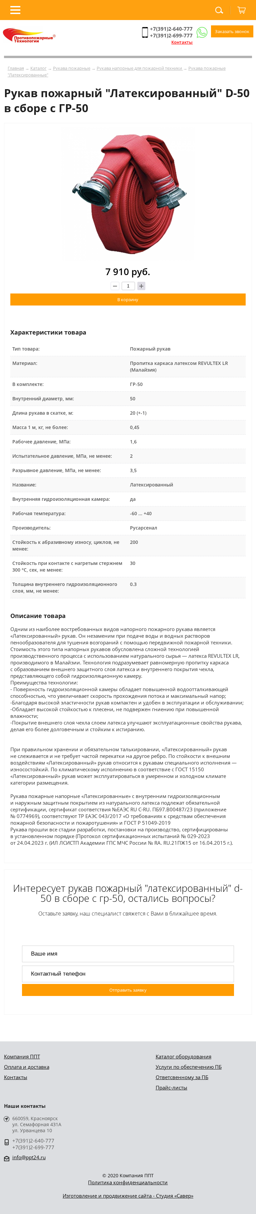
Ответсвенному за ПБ (182, 1077)
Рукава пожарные (71, 68)
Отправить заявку (128, 990)
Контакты (182, 42)
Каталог (38, 68)
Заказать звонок (232, 31)
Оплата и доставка (26, 1066)
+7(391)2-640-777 (171, 28)
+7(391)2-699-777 (171, 35)
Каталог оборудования (183, 1056)
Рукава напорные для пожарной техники (140, 68)
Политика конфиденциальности (128, 1182)
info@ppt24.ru (29, 1157)
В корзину (127, 299)
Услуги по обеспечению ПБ (189, 1066)
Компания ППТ (22, 1056)
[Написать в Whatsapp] (202, 32)
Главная (16, 68)
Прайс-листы (171, 1087)
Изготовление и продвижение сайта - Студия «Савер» (128, 1195)
